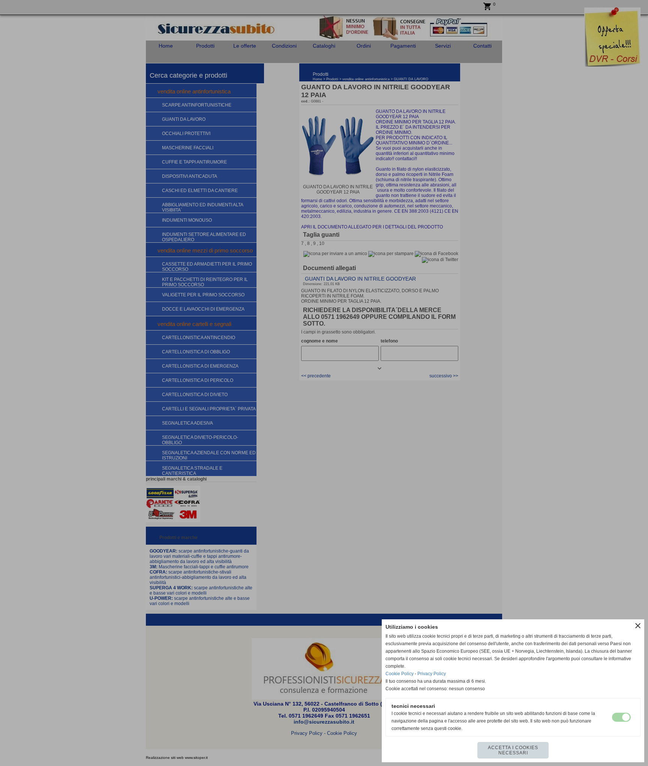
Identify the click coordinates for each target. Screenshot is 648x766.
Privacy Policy (431, 673)
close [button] (637, 625)
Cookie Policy (400, 673)
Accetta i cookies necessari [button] (513, 750)
